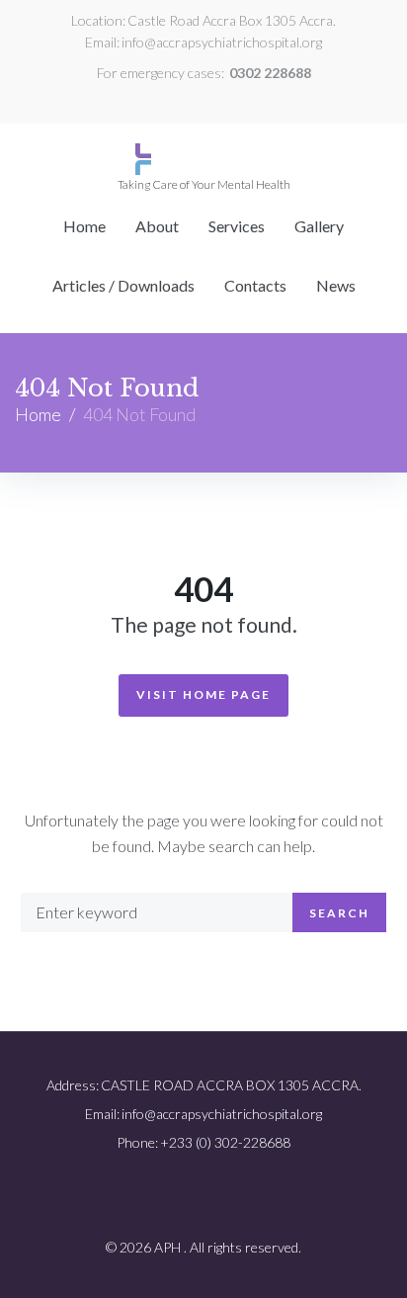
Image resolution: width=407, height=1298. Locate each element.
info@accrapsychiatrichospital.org (222, 42)
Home (38, 414)
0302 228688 (270, 72)
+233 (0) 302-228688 (225, 1142)
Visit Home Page (203, 694)
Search (339, 913)
